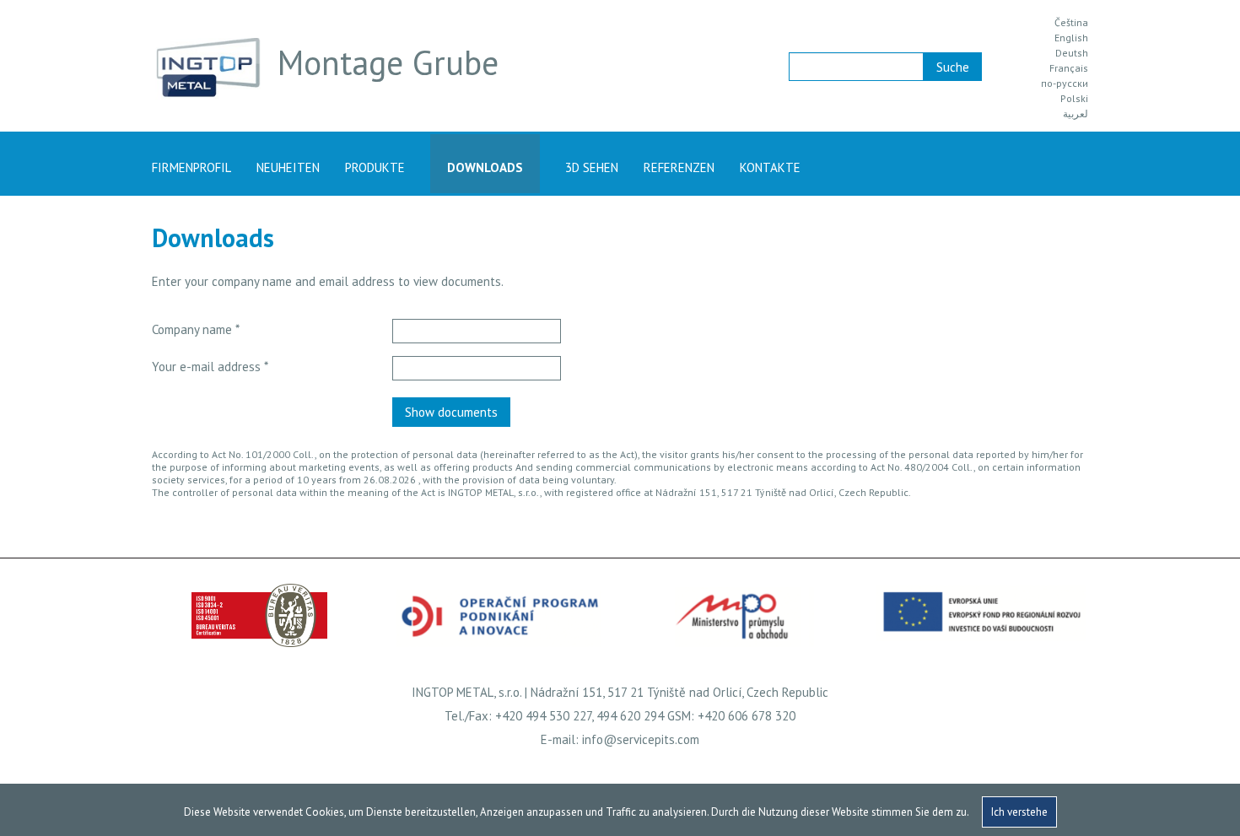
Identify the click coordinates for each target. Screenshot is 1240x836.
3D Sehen (591, 167)
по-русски (1064, 83)
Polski (1074, 99)
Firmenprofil (191, 167)
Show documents (451, 412)
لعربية (1075, 114)
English (1071, 38)
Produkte (375, 167)
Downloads (485, 167)
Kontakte (770, 167)
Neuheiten (288, 167)
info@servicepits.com (640, 739)
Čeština (1071, 23)
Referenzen (679, 167)
